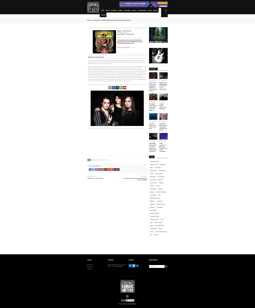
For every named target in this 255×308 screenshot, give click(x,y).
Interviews (114, 10)
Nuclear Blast (153, 210)
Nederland (152, 207)
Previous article (91, 176)
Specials (134, 10)
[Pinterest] (108, 169)
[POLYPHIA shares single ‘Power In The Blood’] (153, 116)
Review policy (90, 266)
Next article (143, 176)
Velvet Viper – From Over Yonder (95, 178)
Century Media (159, 173)
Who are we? (90, 264)
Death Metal (153, 176)
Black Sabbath (153, 170)
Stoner (151, 225)
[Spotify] (121, 87)
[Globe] (110, 87)
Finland (157, 186)
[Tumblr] (105, 169)
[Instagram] (117, 87)
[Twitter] (93, 169)
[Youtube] (124, 87)
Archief (103, 15)
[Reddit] (111, 169)
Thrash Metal (153, 228)
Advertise (89, 268)
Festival (152, 186)
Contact (155, 10)
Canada (152, 173)
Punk (162, 219)
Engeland (161, 183)
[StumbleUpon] (102, 169)
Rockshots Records (122, 32)
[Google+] (96, 169)
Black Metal (158, 167)
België (151, 167)
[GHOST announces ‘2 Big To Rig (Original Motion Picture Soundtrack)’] (163, 136)
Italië (98, 159)
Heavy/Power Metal (161, 192)
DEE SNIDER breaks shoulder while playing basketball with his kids (163, 127)
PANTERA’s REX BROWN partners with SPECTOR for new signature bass (163, 86)
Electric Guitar (153, 183)
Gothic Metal (153, 189)
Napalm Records (161, 204)
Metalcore (152, 201)
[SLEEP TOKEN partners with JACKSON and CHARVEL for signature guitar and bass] (153, 75)
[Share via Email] (115, 169)
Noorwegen (160, 207)
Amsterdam (162, 164)
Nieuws (107, 10)
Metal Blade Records (155, 198)
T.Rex (107, 159)
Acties (149, 10)
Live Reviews (127, 10)
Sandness (103, 159)
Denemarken (161, 176)
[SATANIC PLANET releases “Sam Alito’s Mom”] (163, 97)
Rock (151, 222)
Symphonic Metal (159, 225)
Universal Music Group (161, 231)
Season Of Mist (158, 222)
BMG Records (162, 170)
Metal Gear (159, 201)
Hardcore (160, 189)
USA (151, 234)
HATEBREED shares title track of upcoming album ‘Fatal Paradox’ (153, 107)
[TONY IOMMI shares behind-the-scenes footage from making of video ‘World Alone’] (153, 136)
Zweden (156, 234)
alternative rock (154, 164)
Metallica (152, 204)
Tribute (151, 231)
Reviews (120, 10)
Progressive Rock (154, 219)
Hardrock (94, 159)
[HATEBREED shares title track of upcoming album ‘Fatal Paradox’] (153, 97)
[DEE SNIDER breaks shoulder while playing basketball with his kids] (163, 116)
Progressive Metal (154, 216)
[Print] (118, 169)
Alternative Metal (154, 161)
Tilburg (160, 228)
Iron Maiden (153, 195)
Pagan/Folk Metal (154, 213)
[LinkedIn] (99, 169)
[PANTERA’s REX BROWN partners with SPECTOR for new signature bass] (163, 75)
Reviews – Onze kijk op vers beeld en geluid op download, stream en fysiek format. (109, 20)
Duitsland (160, 179)
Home (102, 10)
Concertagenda (142, 10)
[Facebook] (113, 87)
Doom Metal (153, 179)
